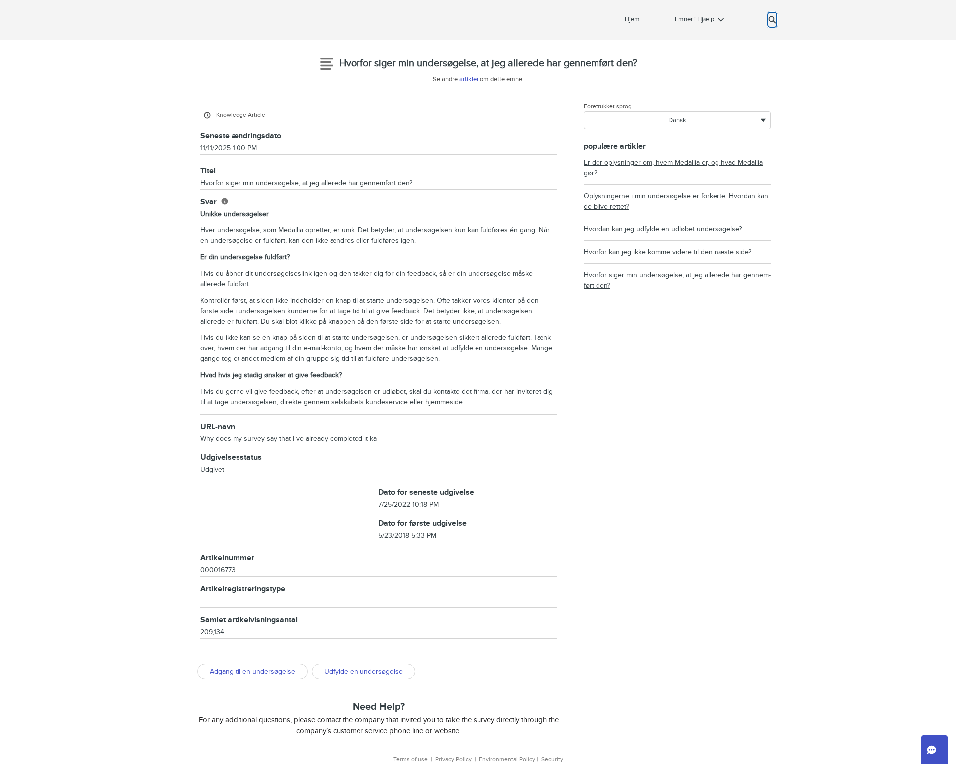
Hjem (632, 19)
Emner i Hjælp (694, 19)
